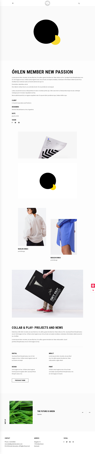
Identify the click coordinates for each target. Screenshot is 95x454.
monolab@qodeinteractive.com (13, 444)
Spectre (39, 414)
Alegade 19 (37, 442)
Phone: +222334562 (10, 442)
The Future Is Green (46, 411)
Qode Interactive (13, 446)
